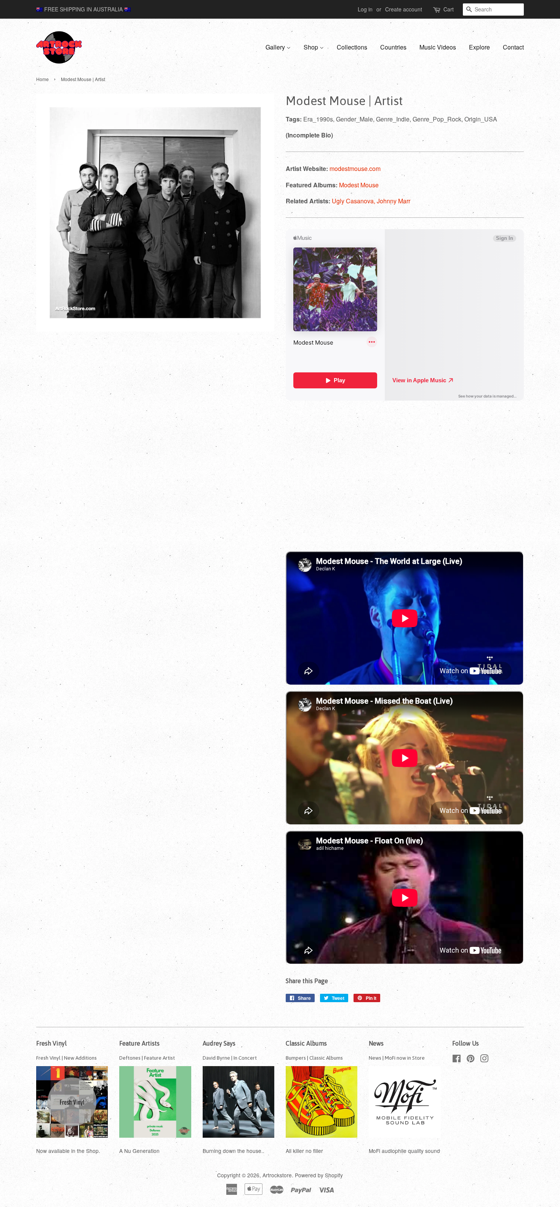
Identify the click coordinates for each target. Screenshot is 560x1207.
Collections (352, 47)
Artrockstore (277, 1175)
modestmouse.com (355, 168)
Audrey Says (219, 1043)
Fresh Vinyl (51, 1043)
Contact (513, 47)
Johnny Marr (393, 200)
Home (42, 79)
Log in (365, 9)
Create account (403, 9)
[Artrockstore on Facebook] (456, 1059)
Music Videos (437, 47)
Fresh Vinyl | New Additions (66, 1058)
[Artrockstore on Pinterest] (470, 1059)
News (376, 1043)
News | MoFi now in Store (397, 1058)
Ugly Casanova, (354, 200)
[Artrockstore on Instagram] (484, 1059)
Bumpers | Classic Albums (314, 1058)
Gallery (276, 47)
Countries (393, 47)
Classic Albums (306, 1043)
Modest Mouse (359, 184)
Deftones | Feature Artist (147, 1058)
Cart (448, 9)
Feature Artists (139, 1043)
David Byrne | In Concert (230, 1058)
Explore (479, 47)
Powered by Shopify (319, 1175)
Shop (312, 47)
